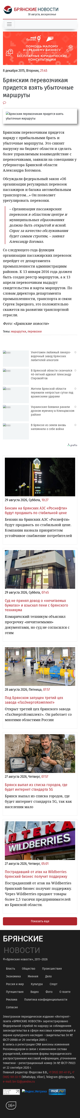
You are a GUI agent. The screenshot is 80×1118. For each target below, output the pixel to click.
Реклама (11, 999)
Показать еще (40, 921)
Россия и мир (15, 984)
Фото (49, 992)
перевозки (35, 331)
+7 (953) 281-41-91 (59, 1072)
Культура (37, 984)
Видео (34, 992)
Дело (48, 976)
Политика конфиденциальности (45, 999)
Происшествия (52, 968)
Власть (10, 968)
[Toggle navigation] (9, 24)
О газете (64, 992)
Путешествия (14, 992)
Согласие (12, 1007)
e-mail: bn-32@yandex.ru (19, 1081)
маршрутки (18, 331)
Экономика (13, 976)
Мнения (33, 976)
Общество (28, 968)
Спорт (53, 984)
